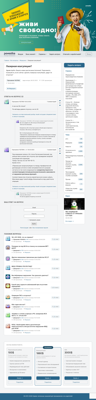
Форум (20, 54)
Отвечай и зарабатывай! (72, 54)
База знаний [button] (30, 54)
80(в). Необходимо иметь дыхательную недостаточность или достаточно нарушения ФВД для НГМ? (29, 326)
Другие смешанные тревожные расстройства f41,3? (30, 257)
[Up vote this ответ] (60, 100)
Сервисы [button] (42, 54)
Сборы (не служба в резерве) (74, 189)
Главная (6, 60)
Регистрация (24, 227)
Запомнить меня (34, 220)
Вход (89, 54)
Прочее (74, 179)
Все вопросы (14, 60)
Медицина (23, 60)
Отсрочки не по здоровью (74, 151)
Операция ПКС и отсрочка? (21, 295)
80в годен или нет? (18, 304)
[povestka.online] (9, 54)
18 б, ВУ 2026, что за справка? (22, 237)
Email (34, 207)
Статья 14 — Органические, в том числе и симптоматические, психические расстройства (72, 125)
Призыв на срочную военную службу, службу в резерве (74, 164)
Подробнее (19, 382)
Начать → (20, 378)
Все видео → (70, 221)
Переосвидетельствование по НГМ (75, 156)
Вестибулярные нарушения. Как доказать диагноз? (30, 275)
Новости (74, 146)
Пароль (34, 213)
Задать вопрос (54, 54)
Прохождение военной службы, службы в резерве (74, 173)
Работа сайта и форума (74, 184)
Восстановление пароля (40, 227)
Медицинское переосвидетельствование (74, 75)
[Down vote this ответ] (60, 105)
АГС (74, 139)
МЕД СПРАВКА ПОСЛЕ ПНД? (22, 266)
